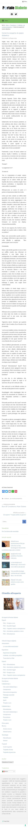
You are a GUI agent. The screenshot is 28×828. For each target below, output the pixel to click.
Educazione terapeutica (10, 692)
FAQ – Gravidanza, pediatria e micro (13, 631)
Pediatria (5, 697)
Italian (6, 771)
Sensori (5, 740)
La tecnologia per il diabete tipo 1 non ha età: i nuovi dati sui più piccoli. (18, 565)
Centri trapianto (7, 747)
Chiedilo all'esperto (11, 593)
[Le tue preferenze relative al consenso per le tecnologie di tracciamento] (25, 825)
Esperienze (5, 650)
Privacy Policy (6, 821)
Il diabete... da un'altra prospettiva (13, 498)
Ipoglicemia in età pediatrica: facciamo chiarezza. (16, 556)
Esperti (4, 620)
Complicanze (7, 689)
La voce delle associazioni (10, 646)
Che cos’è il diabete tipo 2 (10, 712)
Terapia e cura (7, 703)
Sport (4, 700)
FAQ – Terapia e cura (9, 623)
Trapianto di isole (8, 749)
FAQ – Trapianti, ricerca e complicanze (14, 628)
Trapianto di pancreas (9, 752)
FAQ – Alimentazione (9, 634)
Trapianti (4, 744)
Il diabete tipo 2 (6, 706)
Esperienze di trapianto (9, 653)
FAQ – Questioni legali (9, 626)
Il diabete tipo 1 (6, 684)
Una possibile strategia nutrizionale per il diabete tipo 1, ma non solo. (18, 573)
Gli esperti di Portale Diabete (10, 617)
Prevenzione (6, 717)
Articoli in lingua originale (9, 641)
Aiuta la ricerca (7, 729)
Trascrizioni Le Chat (8, 658)
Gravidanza (5, 681)
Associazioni (5, 643)
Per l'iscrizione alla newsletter (10, 531)
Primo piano (5, 723)
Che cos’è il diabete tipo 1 (10, 687)
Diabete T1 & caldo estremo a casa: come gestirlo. (17, 582)
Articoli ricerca (7, 731)
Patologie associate (8, 695)
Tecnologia (5, 735)
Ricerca (4, 726)
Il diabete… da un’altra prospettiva (12, 655)
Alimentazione (7, 709)
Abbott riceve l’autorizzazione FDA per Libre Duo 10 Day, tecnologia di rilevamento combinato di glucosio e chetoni (13, 546)
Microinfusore (7, 738)
